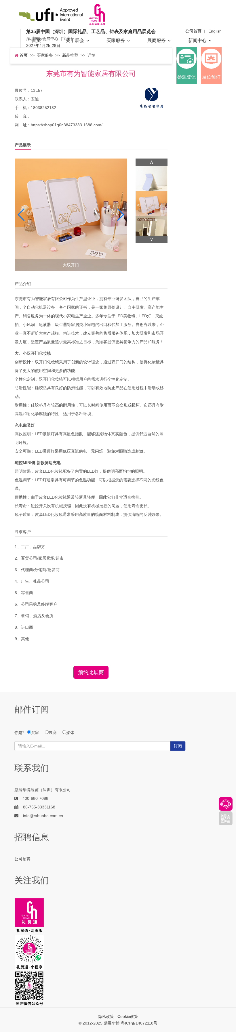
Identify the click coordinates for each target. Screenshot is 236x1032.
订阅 (178, 746)
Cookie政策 (127, 1016)
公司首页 (193, 31)
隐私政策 (106, 1016)
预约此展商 (91, 672)
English (215, 31)
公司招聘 (22, 858)
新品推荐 (70, 55)
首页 (36, 40)
